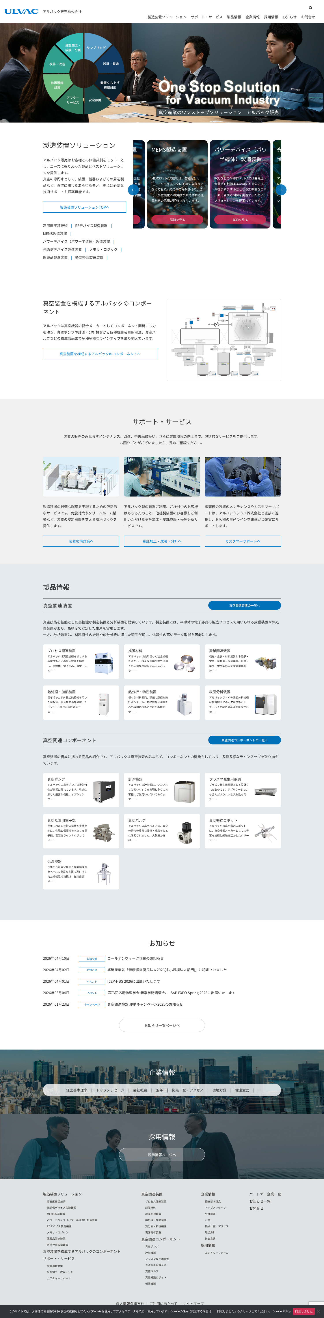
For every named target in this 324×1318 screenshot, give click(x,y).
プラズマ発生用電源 (157, 1259)
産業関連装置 (153, 1214)
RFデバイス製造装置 (91, 225)
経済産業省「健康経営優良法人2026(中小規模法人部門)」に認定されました (167, 969)
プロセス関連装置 (155, 1201)
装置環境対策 (55, 1266)
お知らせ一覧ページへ (162, 1025)
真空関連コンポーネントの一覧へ (245, 740)
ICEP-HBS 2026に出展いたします (133, 981)
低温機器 (150, 1283)
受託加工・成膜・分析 (60, 1272)
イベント (92, 981)
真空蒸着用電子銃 (155, 1265)
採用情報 (271, 16)
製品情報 (234, 16)
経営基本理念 (76, 1090)
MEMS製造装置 (55, 233)
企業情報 (253, 16)
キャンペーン (92, 1004)
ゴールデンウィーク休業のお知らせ (135, 958)
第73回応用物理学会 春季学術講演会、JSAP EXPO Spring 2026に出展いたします (171, 992)
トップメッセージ (110, 1090)
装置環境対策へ (81, 541)
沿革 (159, 1090)
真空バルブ (151, 1271)
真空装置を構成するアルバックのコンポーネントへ (100, 353)
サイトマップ (193, 1303)
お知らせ (290, 16)
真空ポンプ (151, 1246)
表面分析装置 (153, 1232)
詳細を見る (176, 219)
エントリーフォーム (217, 1252)
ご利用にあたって (163, 1303)
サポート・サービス (207, 16)
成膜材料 (150, 1207)
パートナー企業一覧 (265, 1194)
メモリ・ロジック (103, 249)
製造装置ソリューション (167, 16)
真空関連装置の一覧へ (244, 605)
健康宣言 (242, 1090)
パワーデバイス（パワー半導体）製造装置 (76, 241)
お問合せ (308, 16)
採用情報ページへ (162, 1154)
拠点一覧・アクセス (187, 1090)
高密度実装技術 (55, 225)
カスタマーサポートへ (243, 541)
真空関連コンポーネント (160, 1239)
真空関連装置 (151, 1194)
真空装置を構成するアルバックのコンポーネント (82, 1251)
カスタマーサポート (59, 1278)
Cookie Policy (281, 1311)
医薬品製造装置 (55, 257)
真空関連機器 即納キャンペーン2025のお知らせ (145, 1004)
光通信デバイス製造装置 (62, 249)
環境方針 (219, 1090)
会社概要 (140, 1090)
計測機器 (150, 1252)
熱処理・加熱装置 (155, 1220)
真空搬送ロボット (155, 1277)
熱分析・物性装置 (155, 1226)
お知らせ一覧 (259, 1201)
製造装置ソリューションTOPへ (84, 207)
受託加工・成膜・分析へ (162, 541)
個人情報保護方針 (130, 1303)
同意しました (304, 1311)
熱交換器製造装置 (89, 257)
